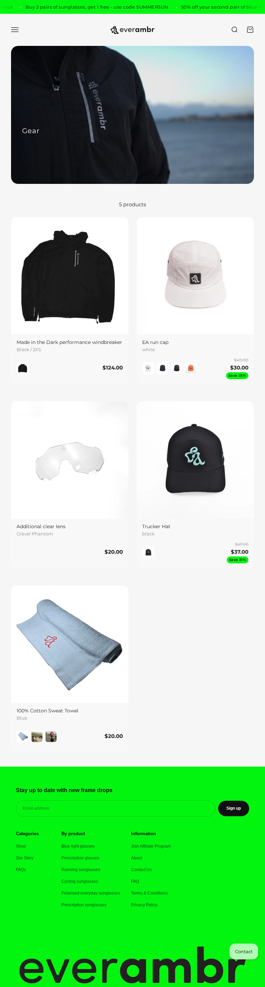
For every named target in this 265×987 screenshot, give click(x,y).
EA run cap (155, 342)
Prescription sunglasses (83, 904)
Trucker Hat (156, 526)
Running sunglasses (80, 869)
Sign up (233, 808)
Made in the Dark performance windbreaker (69, 342)
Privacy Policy (144, 904)
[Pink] (51, 736)
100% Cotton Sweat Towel (47, 711)
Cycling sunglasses (79, 881)
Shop (21, 846)
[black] (162, 368)
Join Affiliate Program (151, 846)
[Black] (23, 368)
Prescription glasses (80, 858)
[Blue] (23, 736)
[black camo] (176, 368)
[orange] (191, 368)
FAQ (135, 881)
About (136, 858)
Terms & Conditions (149, 893)
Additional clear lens (41, 526)
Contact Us (141, 869)
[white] (148, 368)
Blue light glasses (78, 846)
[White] (37, 736)
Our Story (24, 858)
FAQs (21, 869)
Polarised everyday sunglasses (90, 893)
